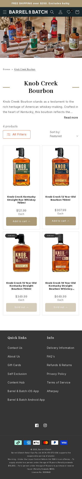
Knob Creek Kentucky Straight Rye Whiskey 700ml (21, 199)
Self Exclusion (17, 373)
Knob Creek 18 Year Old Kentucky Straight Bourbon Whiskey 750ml (60, 285)
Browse (6, 69)
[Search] (52, 12)
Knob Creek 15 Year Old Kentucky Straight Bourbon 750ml (21, 285)
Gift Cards (14, 365)
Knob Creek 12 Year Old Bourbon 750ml (60, 198)
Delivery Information (60, 347)
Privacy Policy (56, 373)
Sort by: (55, 132)
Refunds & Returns (59, 365)
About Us (14, 356)
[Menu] (5, 12)
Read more (71, 117)
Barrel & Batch (44, 449)
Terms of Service (59, 382)
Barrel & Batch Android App (26, 399)
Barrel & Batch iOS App (23, 391)
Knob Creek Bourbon (24, 69)
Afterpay (53, 391)
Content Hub (16, 382)
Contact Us (15, 347)
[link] (41, 37)
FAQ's (51, 356)
